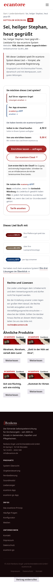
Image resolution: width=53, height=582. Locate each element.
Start (5, 13)
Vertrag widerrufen (26, 579)
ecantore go (8, 550)
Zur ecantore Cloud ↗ (26, 157)
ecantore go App (11, 495)
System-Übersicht (11, 465)
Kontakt (6, 535)
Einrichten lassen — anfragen (26, 149)
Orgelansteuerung (11, 470)
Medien (6, 522)
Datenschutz (9, 545)
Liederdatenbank (16, 13)
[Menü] (47, 5)
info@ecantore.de (21, 171)
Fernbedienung (10, 475)
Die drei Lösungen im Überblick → (25, 270)
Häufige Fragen (10, 512)
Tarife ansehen (18, 208)
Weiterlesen (11, 360)
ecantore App (9, 490)
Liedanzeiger (9, 485)
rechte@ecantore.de (17, 324)
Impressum (8, 540)
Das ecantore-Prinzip (13, 508)
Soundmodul (9, 480)
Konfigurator (9, 517)
